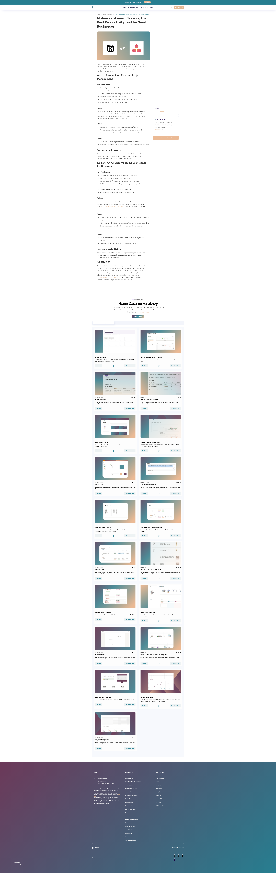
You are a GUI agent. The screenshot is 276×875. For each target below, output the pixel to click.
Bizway (162, 111)
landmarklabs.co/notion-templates (111, 206)
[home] (95, 7)
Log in (170, 7)
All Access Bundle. (144, 312)
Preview (99, 366)
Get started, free (179, 7)
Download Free (130, 366)
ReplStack (157, 129)
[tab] (103, 322)
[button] (166, 110)
